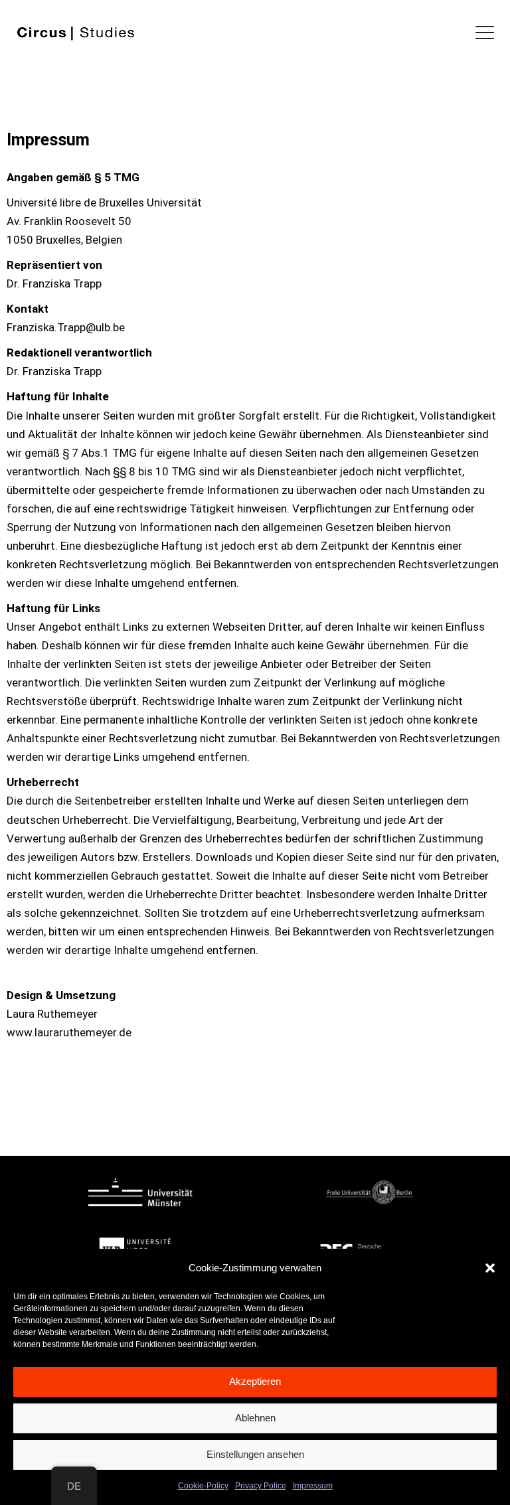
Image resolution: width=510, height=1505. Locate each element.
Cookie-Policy (203, 1485)
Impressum (313, 1485)
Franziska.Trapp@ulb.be (66, 327)
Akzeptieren (255, 1381)
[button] (490, 1268)
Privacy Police (260, 1485)
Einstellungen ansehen (255, 1454)
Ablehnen (255, 1417)
